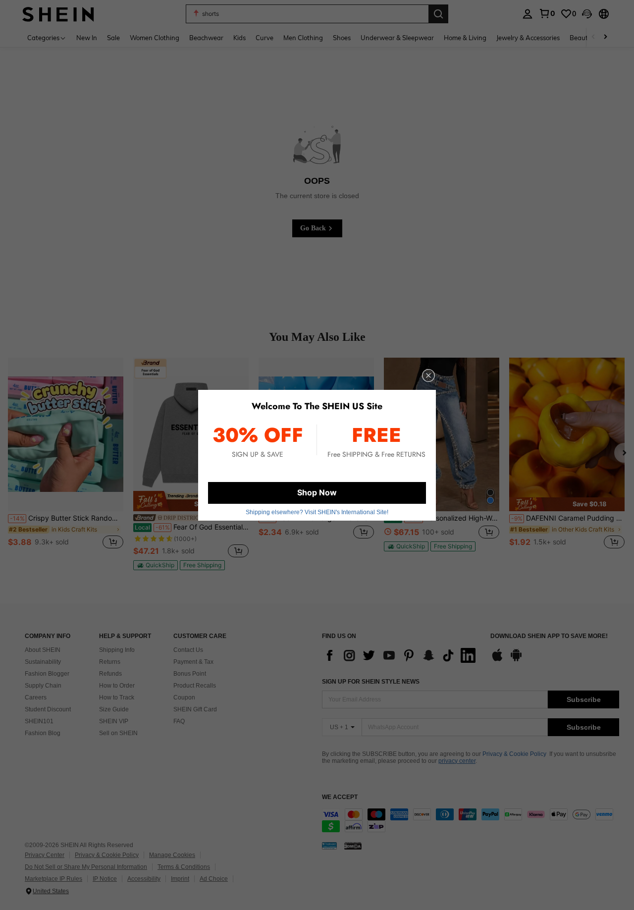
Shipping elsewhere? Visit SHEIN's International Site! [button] (317, 512)
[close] (428, 375)
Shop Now (317, 492)
